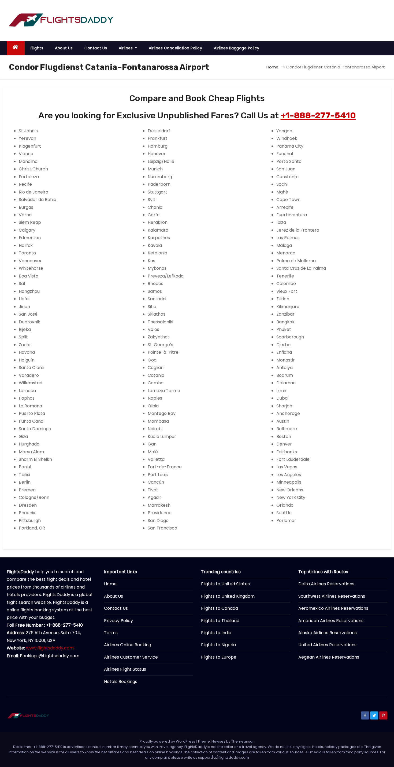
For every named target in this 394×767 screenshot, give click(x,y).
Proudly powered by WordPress (168, 741)
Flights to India (216, 633)
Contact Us (95, 48)
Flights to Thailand (220, 621)
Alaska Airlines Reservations (327, 633)
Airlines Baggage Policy (236, 48)
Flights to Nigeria (218, 645)
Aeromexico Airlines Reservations (333, 608)
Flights (37, 48)
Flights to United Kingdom (228, 596)
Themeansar (242, 741)
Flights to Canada (219, 608)
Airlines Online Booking (127, 645)
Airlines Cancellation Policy (175, 48)
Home (272, 67)
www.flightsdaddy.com (50, 648)
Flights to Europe (218, 657)
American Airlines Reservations (330, 621)
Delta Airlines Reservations (326, 584)
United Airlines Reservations (327, 645)
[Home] (16, 48)
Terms (111, 633)
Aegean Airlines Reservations (328, 657)
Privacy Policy (118, 621)
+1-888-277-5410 (318, 115)
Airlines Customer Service (131, 657)
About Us (64, 48)
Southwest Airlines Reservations (331, 596)
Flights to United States (225, 584)
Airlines (126, 48)
